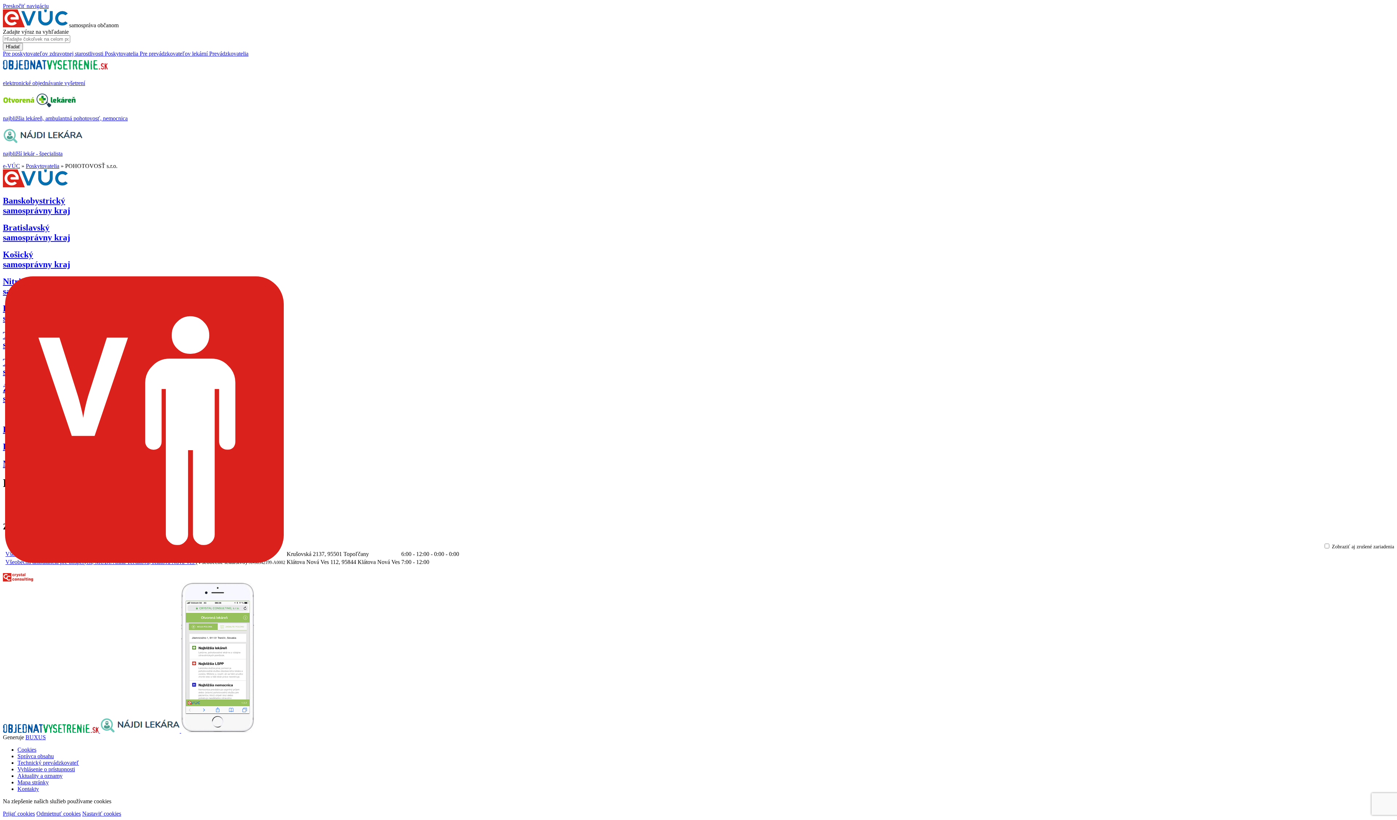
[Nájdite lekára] (140, 731)
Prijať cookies (19, 814)
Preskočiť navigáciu (26, 6)
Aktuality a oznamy (40, 776)
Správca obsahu (35, 756)
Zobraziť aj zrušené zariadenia (1363, 546)
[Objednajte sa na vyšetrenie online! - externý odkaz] (51, 731)
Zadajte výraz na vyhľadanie (36, 32)
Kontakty (28, 789)
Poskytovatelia (42, 166)
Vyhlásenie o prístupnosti (46, 769)
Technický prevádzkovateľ (48, 763)
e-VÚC (11, 166)
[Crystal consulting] (18, 579)
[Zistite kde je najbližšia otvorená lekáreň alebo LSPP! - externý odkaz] (217, 731)
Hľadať (13, 46)
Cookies (26, 750)
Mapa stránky (33, 782)
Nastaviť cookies (101, 814)
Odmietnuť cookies (58, 814)
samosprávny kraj (36, 205)
